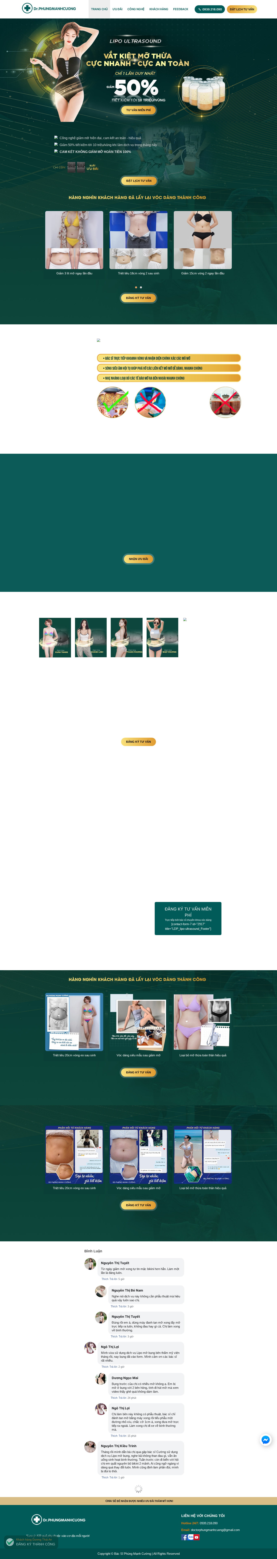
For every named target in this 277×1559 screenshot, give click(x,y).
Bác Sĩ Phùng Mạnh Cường (132, 1553)
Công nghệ (136, 9)
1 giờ (121, 1477)
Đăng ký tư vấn (138, 298)
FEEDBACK (180, 9)
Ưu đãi (117, 9)
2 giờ (121, 1366)
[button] (136, 287)
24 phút (132, 1397)
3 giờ (131, 1306)
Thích (105, 1279)
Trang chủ (99, 9)
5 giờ (121, 1279)
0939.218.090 (212, 9)
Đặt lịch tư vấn (242, 9)
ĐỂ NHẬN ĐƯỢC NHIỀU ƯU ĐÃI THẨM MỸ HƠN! (139, 1501)
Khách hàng (158, 9)
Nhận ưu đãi (138, 559)
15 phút (132, 1435)
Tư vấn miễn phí (138, 110)
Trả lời (113, 1279)
